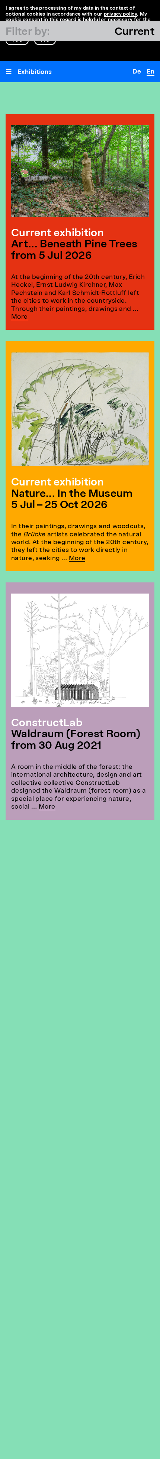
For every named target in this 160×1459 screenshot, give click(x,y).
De (136, 72)
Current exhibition (57, 483)
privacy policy (120, 14)
